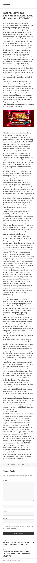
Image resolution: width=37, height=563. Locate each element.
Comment (6, 481)
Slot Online (26, 465)
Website (5, 518)
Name (5, 504)
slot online (22, 142)
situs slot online (19, 59)
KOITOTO (8, 4)
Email (5, 511)
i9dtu (19, 465)
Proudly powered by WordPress (11, 561)
